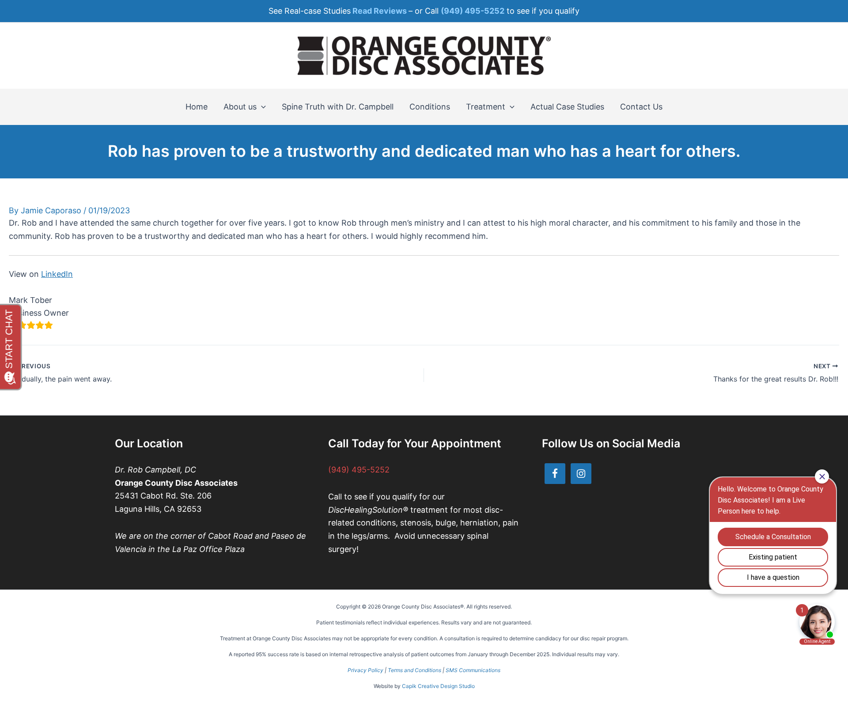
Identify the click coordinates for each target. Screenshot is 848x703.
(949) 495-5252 (359, 469)
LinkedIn (57, 274)
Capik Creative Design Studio (438, 686)
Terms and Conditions (414, 670)
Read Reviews (379, 10)
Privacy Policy (365, 670)
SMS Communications (473, 670)
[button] (261, 107)
